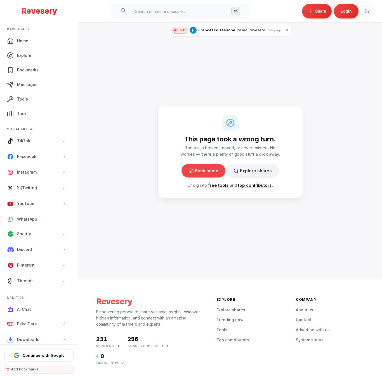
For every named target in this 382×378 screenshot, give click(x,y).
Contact (303, 319)
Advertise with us (313, 329)
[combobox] (181, 11)
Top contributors (232, 339)
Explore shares (256, 171)
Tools (221, 329)
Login (346, 11)
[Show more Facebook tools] (64, 157)
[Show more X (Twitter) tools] (64, 188)
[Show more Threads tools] (64, 281)
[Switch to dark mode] (367, 11)
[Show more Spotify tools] (64, 234)
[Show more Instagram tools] (64, 172)
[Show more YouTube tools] (64, 204)
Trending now (230, 319)
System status (310, 339)
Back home (206, 171)
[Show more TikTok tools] (64, 141)
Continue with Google (44, 355)
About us (304, 309)
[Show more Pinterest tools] (64, 265)
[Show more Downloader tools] (64, 340)
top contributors (255, 185)
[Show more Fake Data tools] (64, 324)
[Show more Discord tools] (64, 250)
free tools (218, 185)
